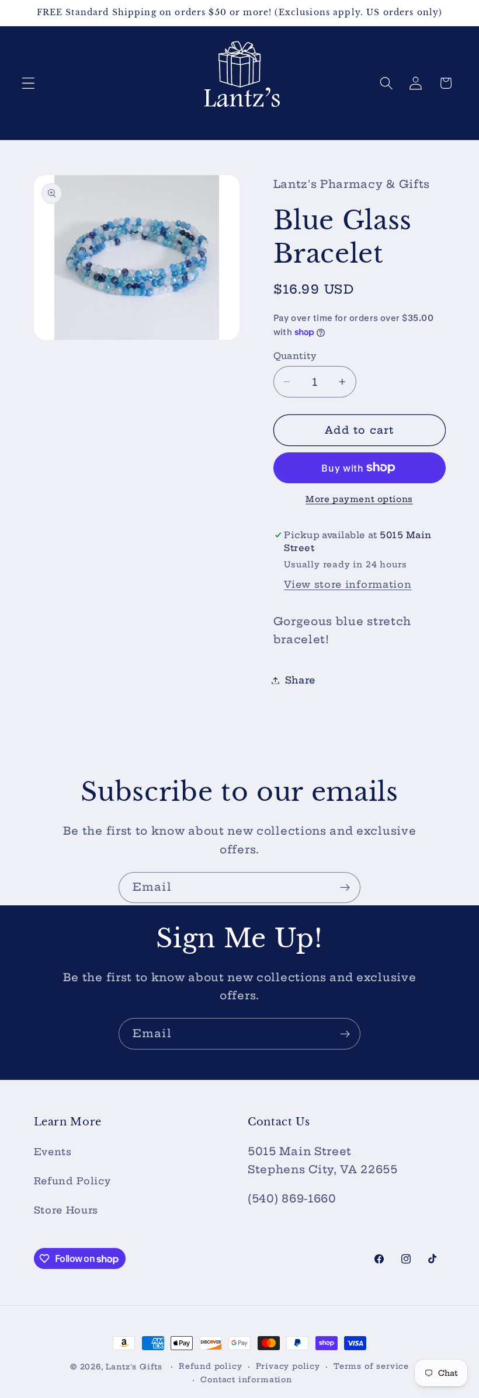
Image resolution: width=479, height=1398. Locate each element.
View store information (347, 584)
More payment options (359, 499)
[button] (28, 83)
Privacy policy (288, 1366)
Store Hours (66, 1210)
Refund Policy (72, 1181)
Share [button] (300, 680)
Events (53, 1152)
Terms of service (371, 1366)
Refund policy (210, 1366)
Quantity (295, 355)
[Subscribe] (345, 888)
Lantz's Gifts (134, 1366)
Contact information (245, 1379)
